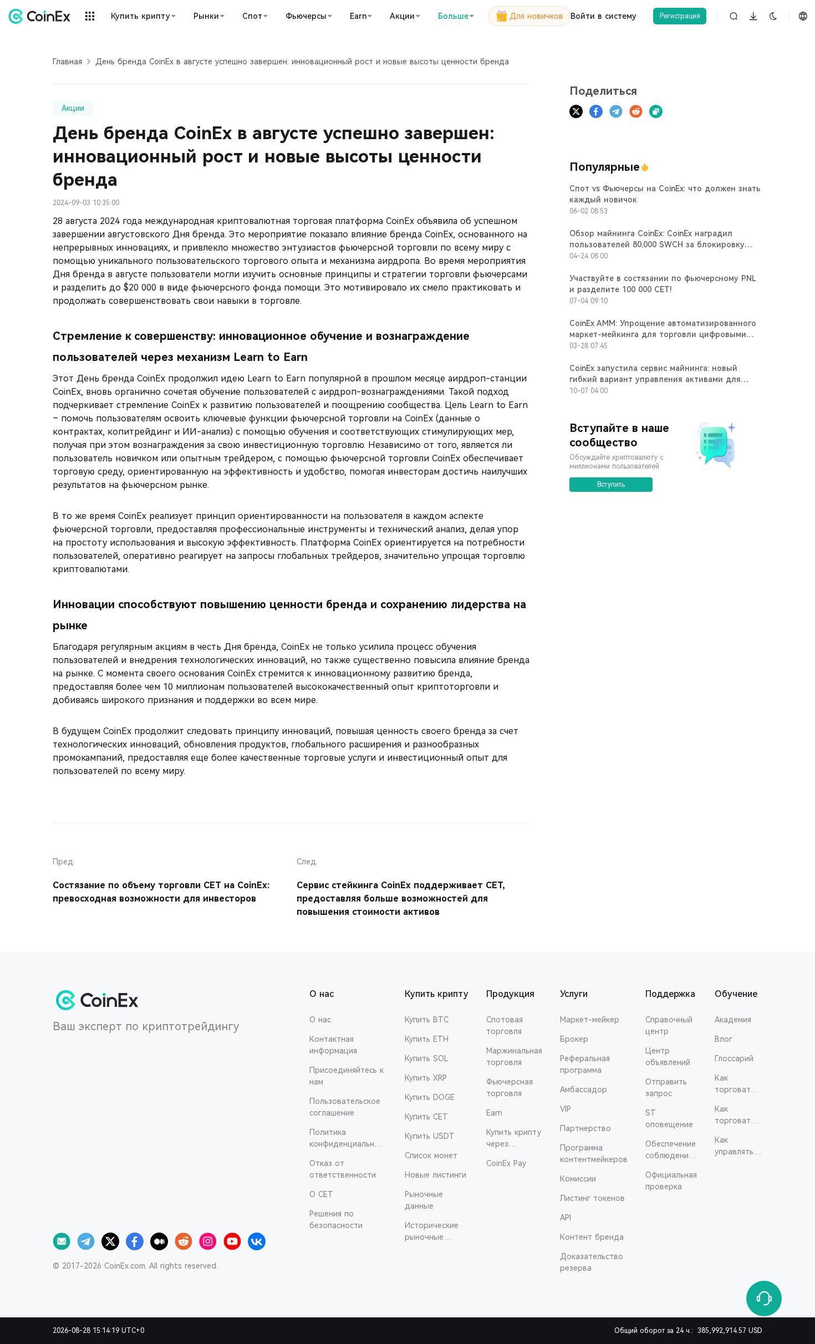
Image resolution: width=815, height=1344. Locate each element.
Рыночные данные (424, 1200)
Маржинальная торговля (514, 1056)
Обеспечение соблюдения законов (670, 1150)
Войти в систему (603, 16)
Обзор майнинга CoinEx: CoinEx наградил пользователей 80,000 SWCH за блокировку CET (657, 244)
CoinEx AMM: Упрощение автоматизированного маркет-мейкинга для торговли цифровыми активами (662, 334)
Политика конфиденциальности (346, 1139)
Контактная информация (333, 1045)
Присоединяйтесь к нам (346, 1076)
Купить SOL (427, 1058)
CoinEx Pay (506, 1163)
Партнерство (585, 1128)
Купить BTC (427, 1019)
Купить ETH (427, 1039)
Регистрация (680, 16)
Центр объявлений (667, 1056)
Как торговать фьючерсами (738, 1115)
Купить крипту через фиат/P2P (513, 1139)
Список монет (431, 1155)
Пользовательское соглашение (344, 1107)
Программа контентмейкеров (594, 1153)
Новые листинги (435, 1174)
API (565, 1217)
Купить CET (426, 1116)
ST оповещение (669, 1118)
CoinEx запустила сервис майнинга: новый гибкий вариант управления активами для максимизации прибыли (655, 379)
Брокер (574, 1039)
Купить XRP (426, 1077)
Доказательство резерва (591, 1262)
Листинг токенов (592, 1198)
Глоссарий (734, 1058)
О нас (320, 1019)
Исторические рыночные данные (432, 1232)
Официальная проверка (671, 1180)
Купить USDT (430, 1136)
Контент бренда (592, 1237)
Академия (733, 1019)
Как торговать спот (735, 1084)
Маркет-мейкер (589, 1019)
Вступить (611, 484)
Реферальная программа (585, 1064)
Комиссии (578, 1178)
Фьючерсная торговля (509, 1087)
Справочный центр (668, 1025)
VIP (565, 1108)
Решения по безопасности (336, 1219)
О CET (321, 1194)
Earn (494, 1112)
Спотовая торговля (504, 1025)
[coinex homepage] (41, 16)
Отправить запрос (666, 1087)
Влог (723, 1039)
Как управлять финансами (735, 1147)
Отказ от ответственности (342, 1169)
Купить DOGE (430, 1097)
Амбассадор (583, 1089)
